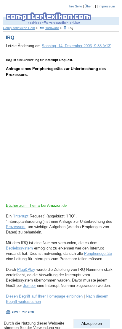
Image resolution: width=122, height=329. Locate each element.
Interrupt (21, 216)
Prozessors (15, 227)
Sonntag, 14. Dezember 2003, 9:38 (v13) (76, 46)
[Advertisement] (61, 142)
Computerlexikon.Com (19, 28)
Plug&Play (26, 269)
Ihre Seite (75, 6)
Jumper (29, 285)
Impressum (107, 6)
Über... (89, 6)
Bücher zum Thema (23, 205)
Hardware (52, 28)
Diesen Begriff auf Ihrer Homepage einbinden (44, 296)
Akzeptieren (91, 323)
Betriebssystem (19, 248)
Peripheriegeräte (98, 253)
